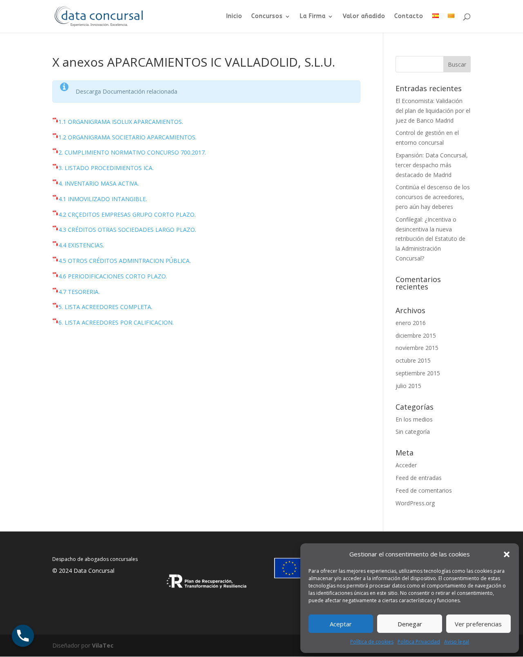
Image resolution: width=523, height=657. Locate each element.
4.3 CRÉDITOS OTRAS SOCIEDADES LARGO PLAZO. (127, 229)
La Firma (313, 16)
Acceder (406, 465)
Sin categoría (413, 431)
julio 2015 (408, 386)
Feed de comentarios (424, 490)
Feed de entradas (419, 478)
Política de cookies (371, 641)
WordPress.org (415, 503)
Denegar (410, 624)
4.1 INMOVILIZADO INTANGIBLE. (102, 199)
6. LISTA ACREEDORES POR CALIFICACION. (116, 322)
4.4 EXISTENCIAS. (81, 245)
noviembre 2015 (417, 348)
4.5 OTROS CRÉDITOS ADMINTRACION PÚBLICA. (124, 261)
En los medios (414, 419)
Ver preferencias (478, 624)
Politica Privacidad (419, 641)
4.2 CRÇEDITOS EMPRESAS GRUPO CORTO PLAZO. (127, 214)
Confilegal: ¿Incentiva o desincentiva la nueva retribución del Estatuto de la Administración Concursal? (430, 238)
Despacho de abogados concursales (95, 559)
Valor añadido (364, 16)
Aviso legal (456, 641)
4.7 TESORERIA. (79, 292)
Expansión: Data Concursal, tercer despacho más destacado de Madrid (432, 165)
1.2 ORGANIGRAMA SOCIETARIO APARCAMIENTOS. (127, 137)
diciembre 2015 (416, 335)
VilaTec (103, 645)
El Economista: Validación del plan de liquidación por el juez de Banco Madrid (433, 110)
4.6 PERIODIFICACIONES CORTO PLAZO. (112, 276)
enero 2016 (411, 323)
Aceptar (341, 624)
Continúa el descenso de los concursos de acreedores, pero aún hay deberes (433, 197)
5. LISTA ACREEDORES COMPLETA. (105, 307)
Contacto (408, 16)
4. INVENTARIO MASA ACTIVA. (98, 183)
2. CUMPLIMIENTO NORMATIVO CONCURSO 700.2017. (132, 152)
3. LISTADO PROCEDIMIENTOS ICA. (106, 168)
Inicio (234, 16)
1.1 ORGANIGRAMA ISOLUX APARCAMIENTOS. (120, 122)
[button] (507, 554)
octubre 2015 (413, 360)
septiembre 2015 (418, 373)
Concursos (267, 16)
